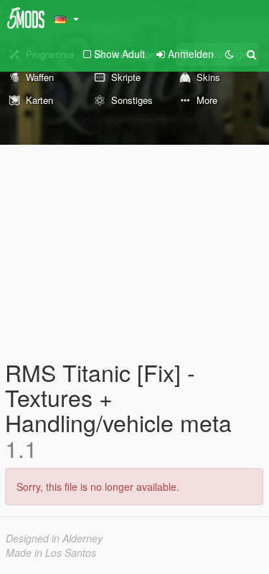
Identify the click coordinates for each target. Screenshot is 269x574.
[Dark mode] (230, 54)
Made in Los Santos (51, 552)
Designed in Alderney (54, 538)
